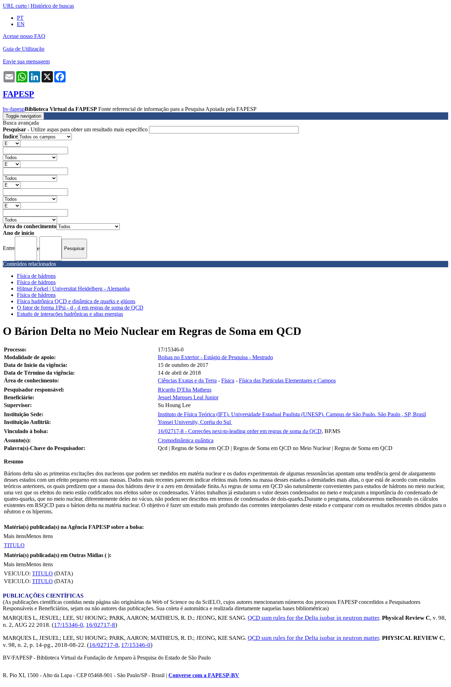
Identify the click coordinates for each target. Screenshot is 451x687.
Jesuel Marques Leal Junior (188, 397)
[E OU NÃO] (11, 143)
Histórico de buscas (52, 6)
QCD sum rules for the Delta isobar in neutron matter (313, 617)
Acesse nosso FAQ (24, 36)
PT (20, 18)
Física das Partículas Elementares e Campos (287, 380)
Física (227, 380)
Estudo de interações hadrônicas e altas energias (70, 314)
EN (21, 24)
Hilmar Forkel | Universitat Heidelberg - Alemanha (73, 289)
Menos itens (39, 536)
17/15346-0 (68, 625)
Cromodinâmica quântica (186, 440)
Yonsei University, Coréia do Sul (195, 422)
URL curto (15, 6)
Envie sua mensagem (26, 61)
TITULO (14, 545)
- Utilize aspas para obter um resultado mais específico (76, 129)
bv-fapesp (14, 109)
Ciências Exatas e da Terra (187, 380)
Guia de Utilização (23, 49)
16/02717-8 (100, 625)
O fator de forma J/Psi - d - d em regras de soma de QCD (80, 308)
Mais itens (15, 536)
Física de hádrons (36, 276)
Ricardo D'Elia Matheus (184, 390)
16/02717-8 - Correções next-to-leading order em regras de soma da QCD (240, 431)
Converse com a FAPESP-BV (203, 675)
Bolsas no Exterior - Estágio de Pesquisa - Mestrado (215, 357)
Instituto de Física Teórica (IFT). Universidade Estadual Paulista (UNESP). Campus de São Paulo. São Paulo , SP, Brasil (292, 414)
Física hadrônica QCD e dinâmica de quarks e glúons (76, 301)
